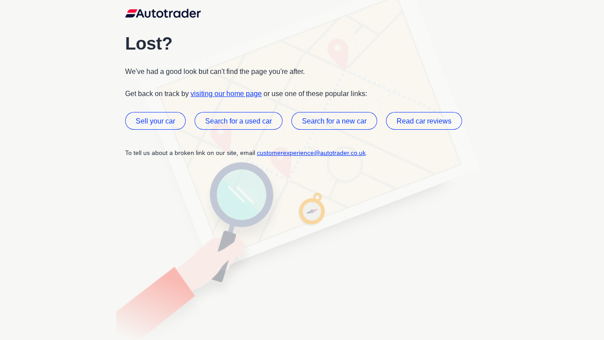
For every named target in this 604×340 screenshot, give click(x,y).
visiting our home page (226, 93)
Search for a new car (334, 121)
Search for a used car (238, 121)
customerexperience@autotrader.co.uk (311, 152)
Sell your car (155, 121)
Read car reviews (424, 121)
